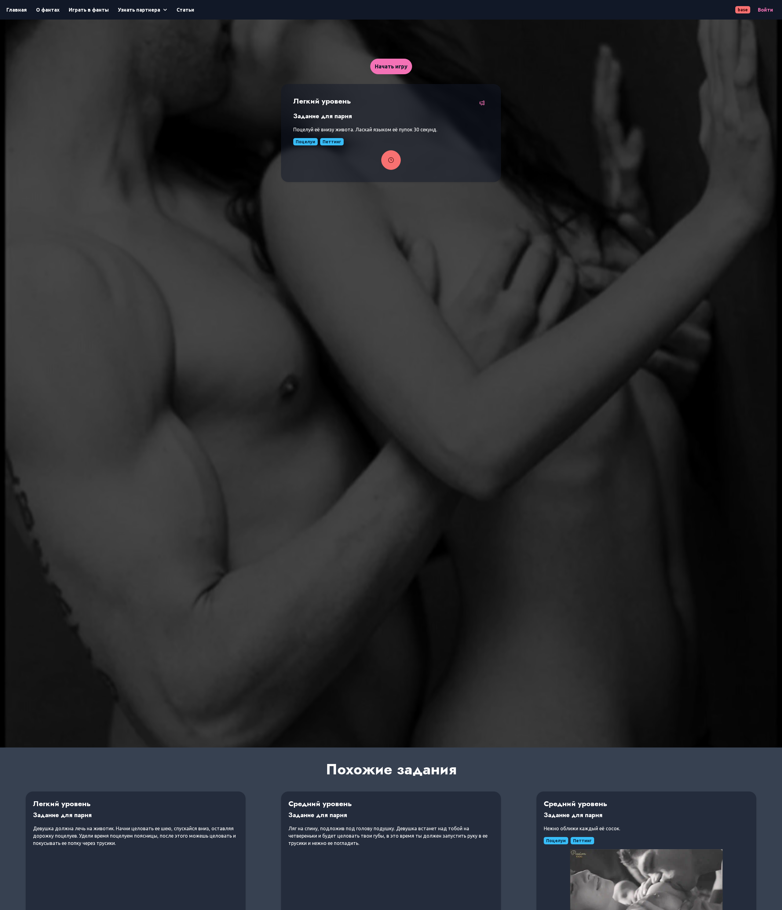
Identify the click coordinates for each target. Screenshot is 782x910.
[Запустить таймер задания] (391, 160)
